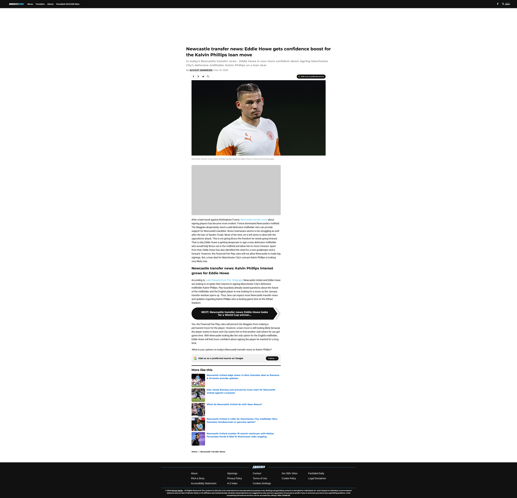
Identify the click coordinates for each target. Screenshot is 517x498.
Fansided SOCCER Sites (67, 4)
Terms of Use (260, 478)
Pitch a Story (198, 478)
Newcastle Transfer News (212, 451)
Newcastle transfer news (253, 219)
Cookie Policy (289, 478)
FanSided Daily (316, 473)
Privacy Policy (234, 478)
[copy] (208, 76)
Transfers (40, 4)
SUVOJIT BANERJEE (201, 70)
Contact (257, 473)
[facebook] (497, 4)
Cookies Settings (262, 483)
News (30, 4)
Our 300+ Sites (289, 473)
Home (194, 451)
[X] (503, 4)
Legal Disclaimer (317, 478)
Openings (232, 473)
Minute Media (177, 490)
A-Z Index (232, 483)
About (50, 4)
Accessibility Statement (203, 483)
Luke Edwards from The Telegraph (224, 280)
